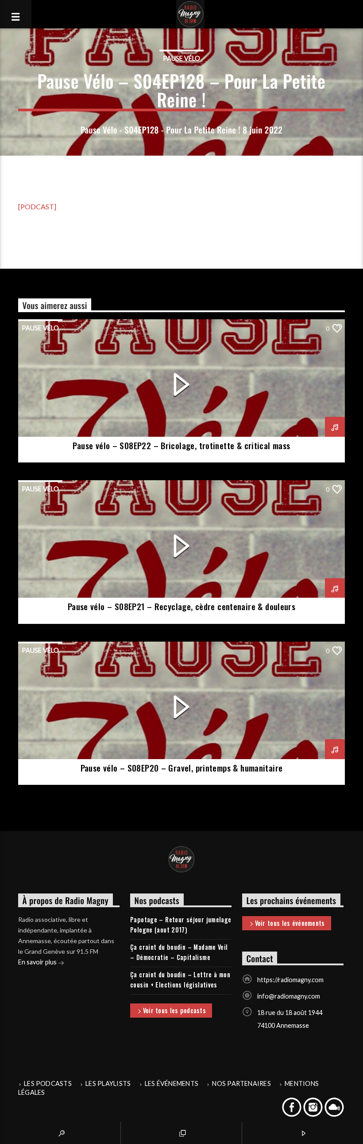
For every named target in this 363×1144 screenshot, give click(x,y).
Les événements (171, 1083)
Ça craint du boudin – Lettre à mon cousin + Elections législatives (180, 979)
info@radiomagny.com (288, 996)
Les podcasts (48, 1083)
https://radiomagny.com (290, 979)
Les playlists (108, 1083)
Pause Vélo (181, 58)
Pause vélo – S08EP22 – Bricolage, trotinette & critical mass (181, 445)
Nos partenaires (241, 1083)
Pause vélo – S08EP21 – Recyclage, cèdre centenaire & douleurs (181, 606)
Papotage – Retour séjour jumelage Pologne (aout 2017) (181, 924)
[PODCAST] (37, 206)
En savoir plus (38, 962)
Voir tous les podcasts (174, 1010)
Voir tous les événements (290, 923)
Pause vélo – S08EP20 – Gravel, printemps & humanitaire (182, 767)
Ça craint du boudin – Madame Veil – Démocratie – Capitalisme (179, 952)
